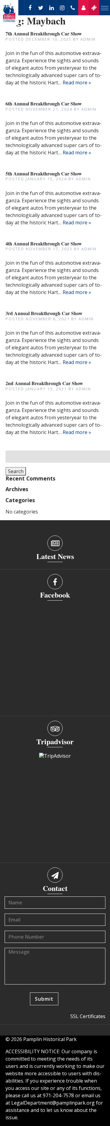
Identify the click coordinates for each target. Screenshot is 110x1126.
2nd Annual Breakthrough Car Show (44, 383)
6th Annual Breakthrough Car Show (44, 103)
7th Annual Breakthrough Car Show (44, 33)
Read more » (77, 82)
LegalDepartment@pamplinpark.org (53, 1102)
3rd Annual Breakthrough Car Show (44, 313)
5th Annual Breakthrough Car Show (44, 173)
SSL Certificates (87, 1016)
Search (16, 471)
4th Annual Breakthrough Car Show (44, 243)
